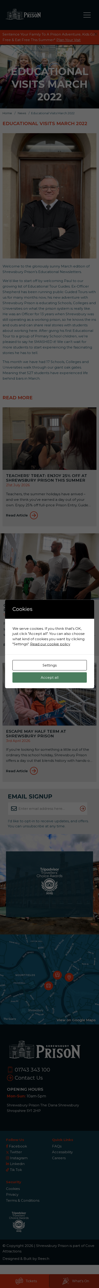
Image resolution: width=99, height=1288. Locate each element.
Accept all (49, 677)
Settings (50, 665)
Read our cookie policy (50, 644)
